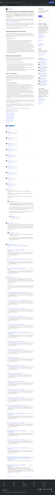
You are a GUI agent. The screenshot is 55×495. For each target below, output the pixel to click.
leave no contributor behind (13, 23)
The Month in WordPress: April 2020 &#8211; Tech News (15, 397)
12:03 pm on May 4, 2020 (30, 300)
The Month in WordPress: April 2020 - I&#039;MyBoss (15, 316)
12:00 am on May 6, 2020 (27, 389)
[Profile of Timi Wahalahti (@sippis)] (7, 9)
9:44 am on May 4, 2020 (31, 259)
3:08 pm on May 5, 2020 (25, 381)
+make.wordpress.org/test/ (9, 118)
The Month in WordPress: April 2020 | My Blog (14, 373)
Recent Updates (40, 43)
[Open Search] (47, 2)
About (3, 482)
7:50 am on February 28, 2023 (31, 465)
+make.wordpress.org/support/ (10, 114)
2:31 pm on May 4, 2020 (26, 316)
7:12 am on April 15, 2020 (15, 132)
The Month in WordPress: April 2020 (12, 357)
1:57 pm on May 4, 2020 (26, 308)
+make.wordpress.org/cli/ (10, 139)
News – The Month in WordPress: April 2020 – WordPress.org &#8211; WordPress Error (17, 448)
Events (34, 483)
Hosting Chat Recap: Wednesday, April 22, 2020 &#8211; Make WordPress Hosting (16, 466)
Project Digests (40, 40)
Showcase (14, 482)
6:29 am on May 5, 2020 (21, 357)
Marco (11, 111)
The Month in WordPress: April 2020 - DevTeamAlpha (15, 308)
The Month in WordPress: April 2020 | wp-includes (14, 349)
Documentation (25, 483)
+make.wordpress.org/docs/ (11, 162)
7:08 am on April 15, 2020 (11, 9)
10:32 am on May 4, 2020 (16, 277)
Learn (23, 482)
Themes (14, 483)
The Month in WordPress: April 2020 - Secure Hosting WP (16, 389)
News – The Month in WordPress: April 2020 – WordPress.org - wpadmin (16, 269)
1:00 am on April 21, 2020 (18, 216)
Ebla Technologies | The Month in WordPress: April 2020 (15, 422)
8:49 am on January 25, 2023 (32, 457)
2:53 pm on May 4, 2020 (27, 324)
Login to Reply (9, 135)
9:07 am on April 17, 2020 (16, 201)
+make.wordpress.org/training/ (10, 117)
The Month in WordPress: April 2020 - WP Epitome (14, 381)
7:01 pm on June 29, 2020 (31, 431)
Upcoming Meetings (41, 35)
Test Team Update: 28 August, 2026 (44, 62)
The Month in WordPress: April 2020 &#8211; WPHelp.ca (15, 324)
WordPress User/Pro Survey (42, 53)
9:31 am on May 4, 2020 (31, 250)
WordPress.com (45, 482)
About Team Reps (40, 38)
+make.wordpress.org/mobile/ (11, 185)
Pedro (15, 111)
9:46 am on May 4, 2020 (31, 268)
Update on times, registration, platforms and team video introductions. (18, 245)
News (3, 483)
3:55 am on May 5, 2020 (25, 349)
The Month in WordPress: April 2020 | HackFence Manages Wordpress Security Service (17, 414)
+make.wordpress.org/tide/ (9, 120)
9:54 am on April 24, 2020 (15, 244)
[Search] (48, 21)
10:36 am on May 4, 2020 (29, 292)
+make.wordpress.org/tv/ (9, 119)
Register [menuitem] (54, 0)
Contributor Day (26, 193)
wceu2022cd (8, 122)
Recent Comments (40, 44)
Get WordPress (51, 2)
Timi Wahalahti (10, 8)
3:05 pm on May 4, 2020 (32, 332)
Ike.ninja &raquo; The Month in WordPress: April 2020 (15, 365)
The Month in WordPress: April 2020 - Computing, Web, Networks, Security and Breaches (17, 431)
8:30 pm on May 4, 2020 (26, 341)
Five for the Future (40, 55)
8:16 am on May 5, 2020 (26, 365)
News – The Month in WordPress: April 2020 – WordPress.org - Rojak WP (17, 260)
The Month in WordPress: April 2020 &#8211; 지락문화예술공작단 (16, 292)
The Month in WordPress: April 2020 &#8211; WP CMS (15, 341)
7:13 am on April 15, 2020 (15, 149)
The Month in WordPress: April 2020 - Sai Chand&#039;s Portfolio (17, 300)
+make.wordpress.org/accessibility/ (12, 133)
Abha (6, 111)
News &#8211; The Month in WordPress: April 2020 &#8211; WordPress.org (16, 251)
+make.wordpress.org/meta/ (11, 179)
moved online (25, 13)
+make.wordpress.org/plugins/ (10, 116)
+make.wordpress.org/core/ (11, 150)
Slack (17, 43)
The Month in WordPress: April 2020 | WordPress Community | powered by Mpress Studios (18, 333)
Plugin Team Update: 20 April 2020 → (29, 476)
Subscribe (40, 16)
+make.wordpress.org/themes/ (10, 115)
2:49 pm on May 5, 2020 (24, 373)
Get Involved (34, 482)
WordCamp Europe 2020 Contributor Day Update (20, 11)
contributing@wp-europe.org (10, 106)
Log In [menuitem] (51, 0)
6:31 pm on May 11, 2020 (28, 405)
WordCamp (16, 13)
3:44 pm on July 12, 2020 (31, 448)
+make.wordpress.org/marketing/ (12, 173)
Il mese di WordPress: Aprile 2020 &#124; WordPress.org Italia (16, 405)
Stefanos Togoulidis (10, 277)
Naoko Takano (9, 189)
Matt (44, 483)
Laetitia (9, 111)
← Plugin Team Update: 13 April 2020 (12, 476)
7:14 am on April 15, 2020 (15, 172)
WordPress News (40, 33)
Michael (13, 111)
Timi (17, 111)
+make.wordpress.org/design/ (11, 156)
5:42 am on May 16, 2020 (31, 414)
